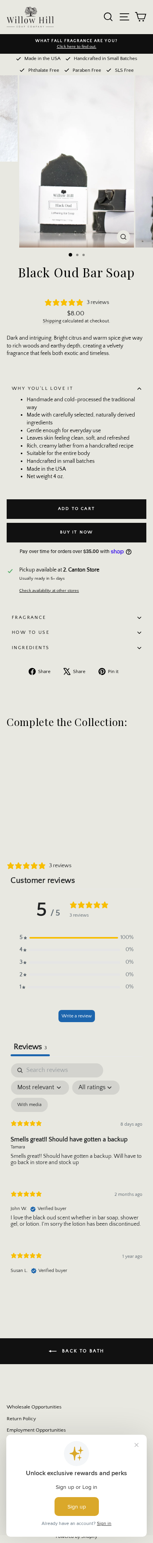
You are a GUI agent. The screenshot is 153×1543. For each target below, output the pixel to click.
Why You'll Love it (42, 388)
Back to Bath (82, 1351)
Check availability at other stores (49, 590)
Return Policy (21, 1418)
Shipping (52, 321)
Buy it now (76, 532)
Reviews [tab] (30, 1047)
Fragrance (29, 617)
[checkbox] (29, 1105)
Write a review (77, 1016)
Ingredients (30, 647)
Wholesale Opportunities (34, 1407)
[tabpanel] (76, 1175)
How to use (30, 632)
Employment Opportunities (36, 1430)
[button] (76, 938)
